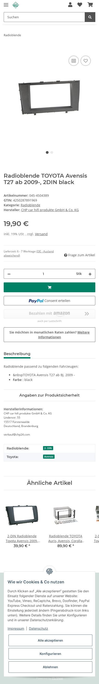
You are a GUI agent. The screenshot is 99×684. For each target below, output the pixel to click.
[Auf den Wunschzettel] (86, 61)
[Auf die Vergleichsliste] (74, 61)
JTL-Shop (57, 678)
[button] (70, 5)
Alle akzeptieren (50, 640)
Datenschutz (38, 628)
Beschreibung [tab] (17, 354)
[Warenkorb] (90, 5)
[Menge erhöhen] (90, 274)
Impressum (16, 628)
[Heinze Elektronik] (15, 5)
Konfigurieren (50, 654)
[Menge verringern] (9, 274)
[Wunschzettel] (80, 5)
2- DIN (48, 448)
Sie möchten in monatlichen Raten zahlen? (49, 334)
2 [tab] (51, 152)
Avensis (48, 456)
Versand (41, 234)
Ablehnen (50, 667)
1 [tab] (47, 152)
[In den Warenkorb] (7, 49)
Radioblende (30, 205)
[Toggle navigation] (6, 3)
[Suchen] (90, 17)
